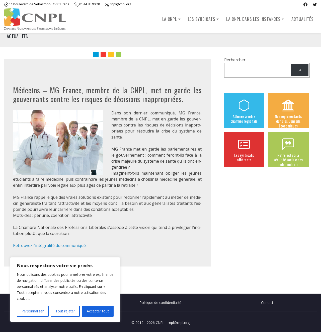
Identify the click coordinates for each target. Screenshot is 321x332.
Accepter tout (98, 311)
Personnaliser (33, 311)
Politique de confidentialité (160, 302)
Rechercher (235, 59)
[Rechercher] (299, 70)
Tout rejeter (65, 311)
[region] (65, 289)
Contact (267, 302)
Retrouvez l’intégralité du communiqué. (50, 245)
